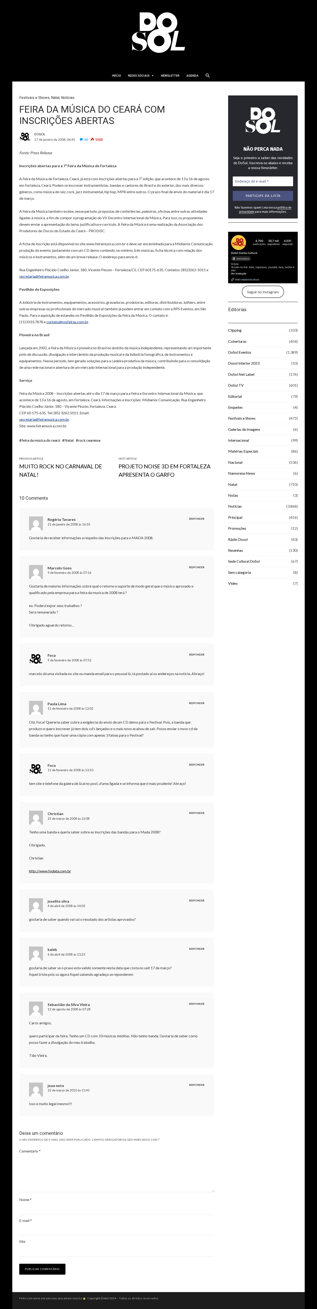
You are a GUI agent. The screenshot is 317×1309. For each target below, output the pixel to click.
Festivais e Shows (34, 97)
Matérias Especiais (243, 451)
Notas (233, 495)
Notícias (67, 97)
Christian (55, 813)
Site (22, 1241)
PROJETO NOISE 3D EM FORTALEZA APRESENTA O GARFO (164, 470)
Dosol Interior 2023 (243, 363)
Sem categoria (239, 572)
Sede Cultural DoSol (244, 561)
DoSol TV (236, 385)
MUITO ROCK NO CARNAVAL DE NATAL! (60, 470)
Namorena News (241, 473)
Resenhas (235, 550)
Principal (235, 517)
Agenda (192, 75)
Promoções (237, 528)
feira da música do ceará (41, 440)
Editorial (235, 396)
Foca (52, 655)
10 (86, 139)
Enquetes (235, 407)
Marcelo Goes (60, 568)
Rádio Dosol (238, 539)
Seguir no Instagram (263, 292)
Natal (55, 97)
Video (233, 583)
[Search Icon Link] (207, 77)
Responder (196, 518)
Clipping (235, 330)
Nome (25, 1199)
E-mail (25, 1220)
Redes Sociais (138, 75)
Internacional (238, 440)
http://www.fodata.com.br (50, 871)
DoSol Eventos (239, 352)
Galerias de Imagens (244, 429)
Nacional (235, 462)
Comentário (30, 1151)
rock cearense (89, 440)
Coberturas (237, 341)
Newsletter (170, 75)
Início (116, 75)
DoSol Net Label (241, 374)
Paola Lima (57, 704)
